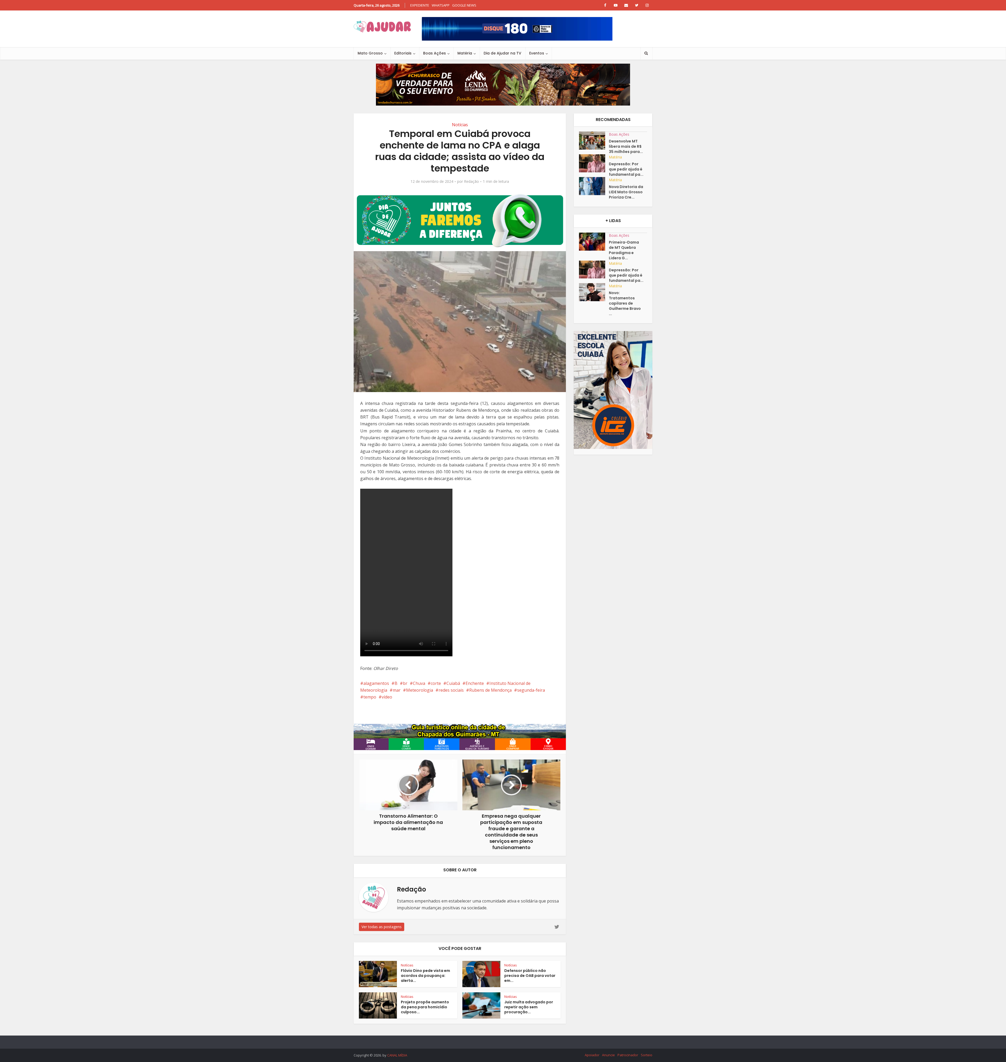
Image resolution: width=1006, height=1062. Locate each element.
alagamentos (376, 683)
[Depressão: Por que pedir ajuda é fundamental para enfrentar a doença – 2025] (594, 163)
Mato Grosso (370, 53)
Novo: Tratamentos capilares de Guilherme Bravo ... (625, 303)
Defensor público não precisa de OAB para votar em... (529, 975)
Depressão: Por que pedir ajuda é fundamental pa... (626, 169)
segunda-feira (531, 690)
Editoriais (403, 53)
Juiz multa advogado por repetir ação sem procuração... (528, 1007)
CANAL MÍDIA (397, 1055)
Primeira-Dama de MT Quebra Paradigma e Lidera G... (624, 250)
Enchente (475, 683)
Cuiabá (453, 683)
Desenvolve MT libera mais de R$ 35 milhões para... (626, 146)
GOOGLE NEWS (464, 5)
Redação (471, 181)
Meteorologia (419, 690)
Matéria (464, 53)
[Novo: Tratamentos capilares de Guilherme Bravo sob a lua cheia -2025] (594, 292)
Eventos (536, 53)
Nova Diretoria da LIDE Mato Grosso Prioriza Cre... (626, 192)
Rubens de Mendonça (490, 690)
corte (436, 683)
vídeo (387, 697)
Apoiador (592, 1055)
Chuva (419, 683)
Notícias (460, 125)
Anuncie (608, 1055)
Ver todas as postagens (382, 926)
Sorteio (646, 1055)
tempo (369, 697)
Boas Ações (434, 53)
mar (397, 690)
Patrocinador (627, 1055)
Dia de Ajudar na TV (502, 53)
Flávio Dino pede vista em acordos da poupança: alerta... (425, 975)
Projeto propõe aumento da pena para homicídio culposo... (425, 1007)
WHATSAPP (441, 5)
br (405, 683)
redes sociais (451, 690)
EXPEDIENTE (419, 5)
